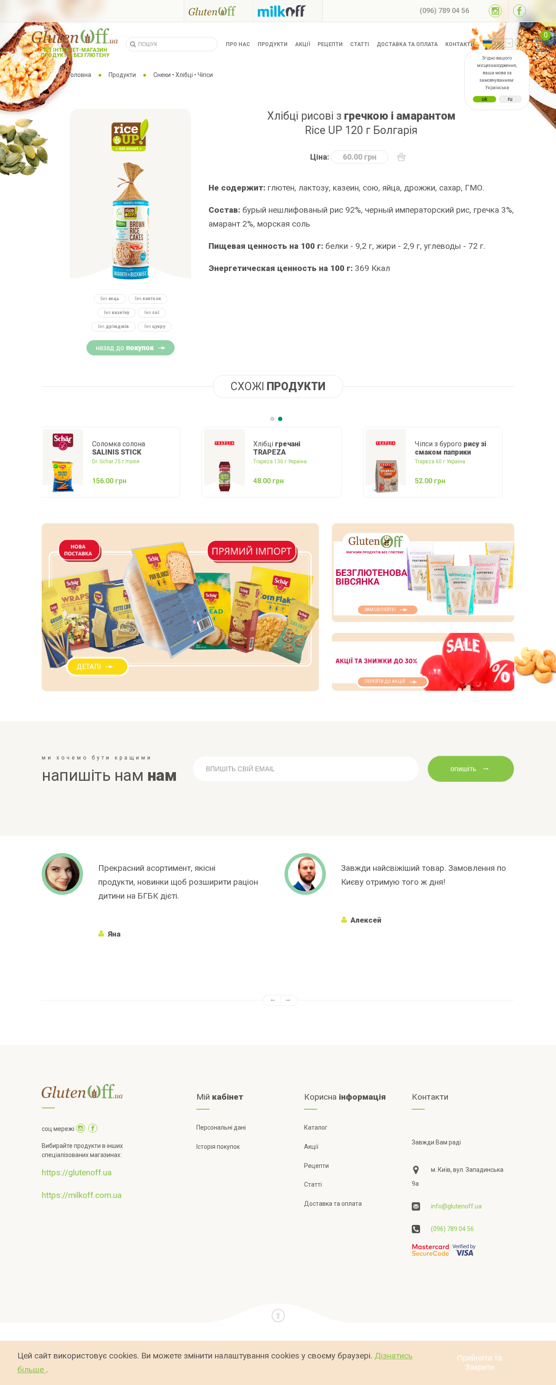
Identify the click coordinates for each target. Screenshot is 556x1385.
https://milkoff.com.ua (82, 1195)
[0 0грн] (529, 44)
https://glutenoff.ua (77, 1173)
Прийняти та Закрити (479, 1363)
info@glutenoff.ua (456, 1206)
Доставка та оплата (407, 44)
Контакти (459, 44)
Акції (302, 44)
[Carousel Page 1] (272, 419)
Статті (359, 44)
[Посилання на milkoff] (288, 11)
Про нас (238, 44)
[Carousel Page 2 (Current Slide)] (280, 419)
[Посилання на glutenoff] (218, 10)
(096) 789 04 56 (452, 1228)
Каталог (316, 1127)
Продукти (273, 44)
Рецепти (330, 44)
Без (109, 298)
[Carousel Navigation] (278, 1000)
